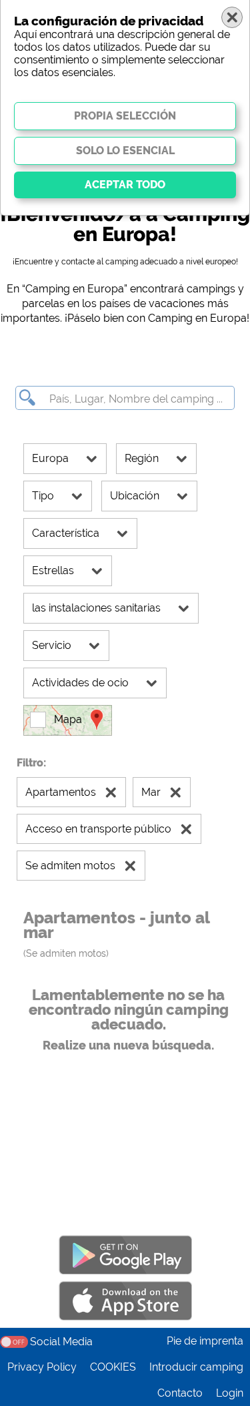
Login (229, 1393)
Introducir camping (196, 1367)
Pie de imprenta (205, 1341)
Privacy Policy (42, 1367)
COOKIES (113, 1367)
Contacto (180, 1393)
